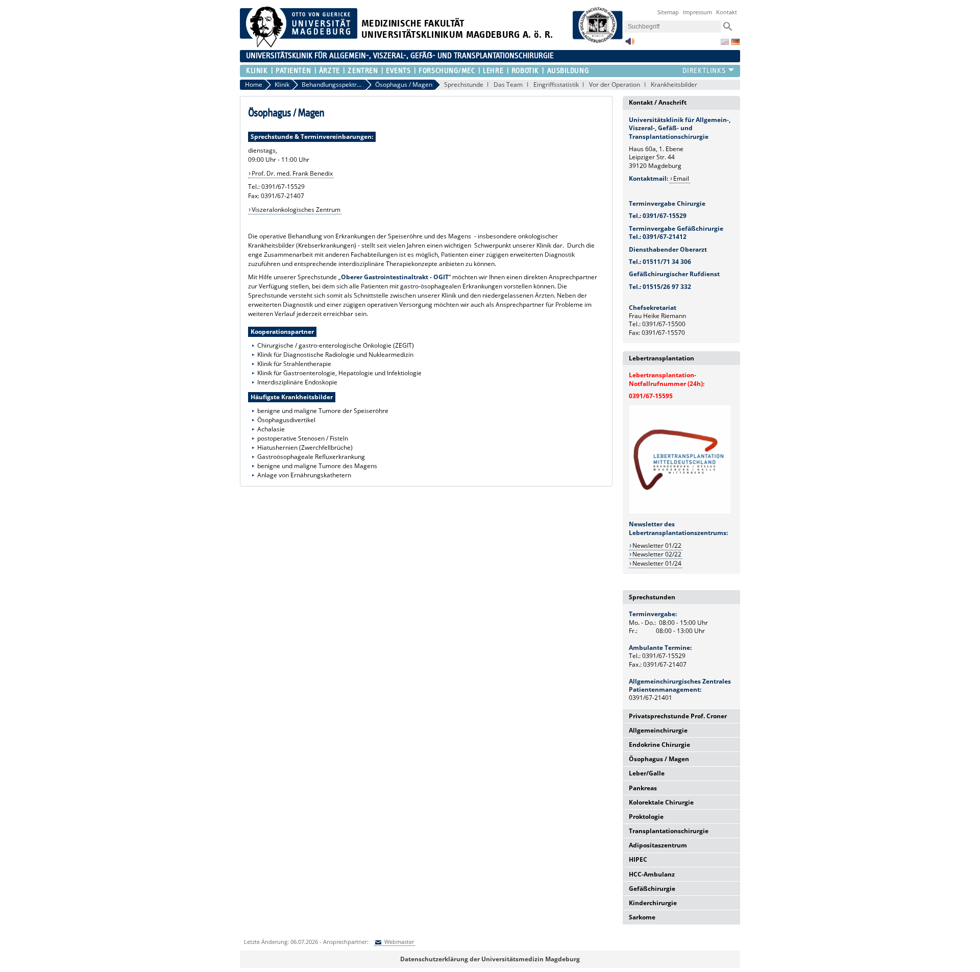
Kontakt (726, 12)
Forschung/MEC (447, 71)
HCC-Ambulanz (652, 874)
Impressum (697, 12)
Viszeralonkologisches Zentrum (296, 209)
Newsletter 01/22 (656, 545)
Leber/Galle (647, 773)
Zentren (363, 71)
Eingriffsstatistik (556, 84)
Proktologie (646, 816)
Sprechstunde (463, 84)
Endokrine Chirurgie (659, 744)
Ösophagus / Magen (659, 759)
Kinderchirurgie (653, 902)
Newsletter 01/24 (656, 563)
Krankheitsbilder (674, 84)
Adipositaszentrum (658, 845)
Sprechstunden (652, 597)
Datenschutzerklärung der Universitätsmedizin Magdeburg (490, 959)
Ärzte (329, 71)
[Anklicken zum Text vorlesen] (630, 44)
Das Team (508, 84)
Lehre (493, 71)
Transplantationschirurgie (668, 831)
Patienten (293, 71)
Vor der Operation (614, 84)
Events (398, 71)
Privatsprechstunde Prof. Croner (678, 716)
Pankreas (643, 788)
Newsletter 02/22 (656, 554)
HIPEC (638, 859)
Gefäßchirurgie (652, 888)
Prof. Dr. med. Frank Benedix (292, 173)
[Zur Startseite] (298, 45)
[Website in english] (724, 41)
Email (681, 178)
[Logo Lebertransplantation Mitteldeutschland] (680, 511)
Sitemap (668, 12)
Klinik (256, 71)
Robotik (525, 71)
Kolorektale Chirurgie (661, 802)
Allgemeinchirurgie (658, 730)
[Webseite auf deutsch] (735, 41)
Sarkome (642, 917)
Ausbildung (568, 71)
